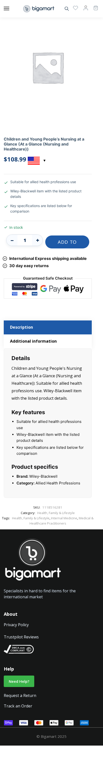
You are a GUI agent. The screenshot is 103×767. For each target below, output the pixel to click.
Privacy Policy (16, 624)
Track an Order (18, 706)
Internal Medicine (64, 518)
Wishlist (75, 7)
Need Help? (19, 681)
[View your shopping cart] (93, 5)
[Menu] (11, 8)
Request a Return (20, 695)
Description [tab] (21, 327)
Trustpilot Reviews (21, 637)
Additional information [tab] (33, 341)
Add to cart (67, 243)
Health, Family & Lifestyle (56, 513)
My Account (85, 7)
